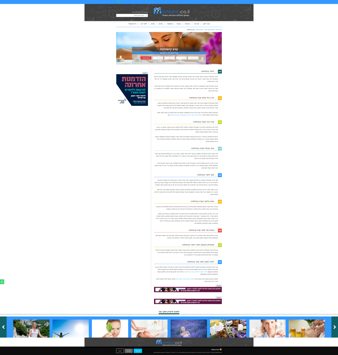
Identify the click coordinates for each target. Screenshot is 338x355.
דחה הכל (129, 351)
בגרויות (161, 24)
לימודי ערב (144, 24)
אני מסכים (138, 351)
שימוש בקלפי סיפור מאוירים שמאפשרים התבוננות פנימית (186, 115)
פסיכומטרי (170, 24)
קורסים (179, 24)
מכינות (153, 24)
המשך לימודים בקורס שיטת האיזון (185, 279)
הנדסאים (187, 24)
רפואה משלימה (199, 30)
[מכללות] (171, 12)
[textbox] (158, 57)
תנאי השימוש (186, 62)
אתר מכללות (219, 30)
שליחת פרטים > (146, 58)
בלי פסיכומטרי (132, 24)
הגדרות (120, 351)
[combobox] (157, 57)
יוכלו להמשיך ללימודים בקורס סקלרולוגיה (195, 272)
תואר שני (196, 24)
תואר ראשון (206, 24)
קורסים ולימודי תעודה (209, 30)
